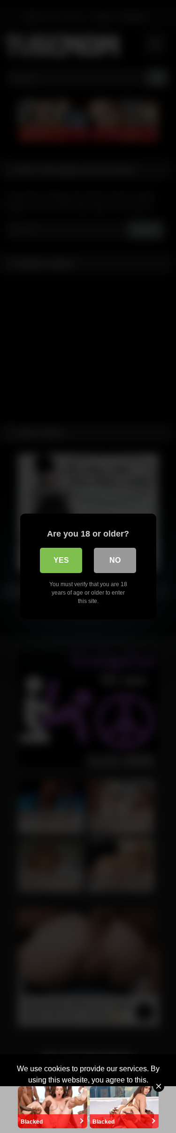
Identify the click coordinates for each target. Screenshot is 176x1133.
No (115, 560)
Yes (61, 560)
